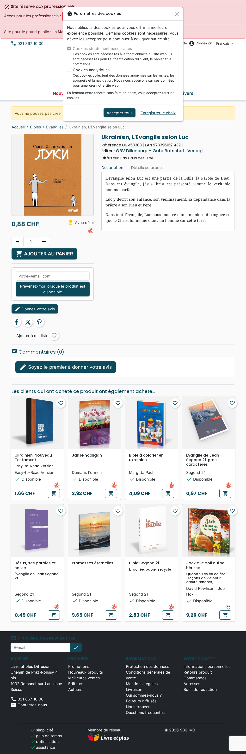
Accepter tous (119, 112)
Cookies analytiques (91, 69)
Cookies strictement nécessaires (102, 48)
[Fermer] (177, 14)
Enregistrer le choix (158, 112)
